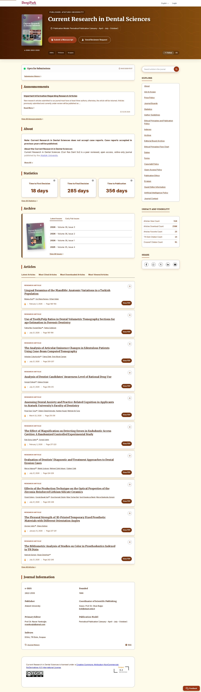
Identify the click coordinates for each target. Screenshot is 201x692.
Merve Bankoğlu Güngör (105, 497)
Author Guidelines (152, 115)
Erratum (147, 181)
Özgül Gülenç (29, 497)
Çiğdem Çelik (71, 468)
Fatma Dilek (47, 357)
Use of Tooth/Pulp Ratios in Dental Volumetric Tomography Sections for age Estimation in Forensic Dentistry (69, 321)
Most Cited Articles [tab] (48, 274)
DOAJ (52, 53)
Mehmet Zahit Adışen (57, 468)
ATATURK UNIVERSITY (73, 12)
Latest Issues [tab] (56, 218)
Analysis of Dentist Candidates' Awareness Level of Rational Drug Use (67, 376)
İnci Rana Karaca (42, 299)
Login (174, 3)
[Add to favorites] (130, 286)
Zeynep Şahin (29, 526)
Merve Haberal (29, 468)
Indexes (147, 129)
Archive (147, 135)
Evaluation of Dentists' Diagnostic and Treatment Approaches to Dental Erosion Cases (69, 461)
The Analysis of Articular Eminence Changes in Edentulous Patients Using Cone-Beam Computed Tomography (66, 350)
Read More (28, 108)
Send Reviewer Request (96, 40)
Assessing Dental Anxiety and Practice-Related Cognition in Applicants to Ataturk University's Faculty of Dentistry (69, 404)
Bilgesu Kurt (28, 299)
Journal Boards (150, 103)
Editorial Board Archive (154, 141)
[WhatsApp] (153, 264)
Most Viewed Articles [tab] (98, 274)
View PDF (126, 303)
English (164, 3)
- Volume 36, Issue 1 (62, 240)
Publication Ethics (152, 175)
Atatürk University (49, 155)
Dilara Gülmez (42, 526)
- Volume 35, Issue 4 (62, 247)
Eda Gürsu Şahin (30, 440)
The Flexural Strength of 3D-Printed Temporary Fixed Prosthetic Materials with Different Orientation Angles (65, 519)
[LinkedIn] (168, 264)
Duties (147, 152)
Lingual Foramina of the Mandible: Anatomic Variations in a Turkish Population (67, 292)
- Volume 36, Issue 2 (62, 234)
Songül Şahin (44, 440)
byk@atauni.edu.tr (87, 609)
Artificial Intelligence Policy (156, 193)
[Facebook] (146, 264)
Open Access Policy (153, 170)
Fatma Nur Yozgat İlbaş (33, 328)
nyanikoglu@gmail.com (35, 624)
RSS (129, 645)
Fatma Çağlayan (50, 328)
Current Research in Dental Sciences (99, 19)
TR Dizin (61, 53)
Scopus (70, 53)
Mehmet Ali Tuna (74, 411)
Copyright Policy (151, 164)
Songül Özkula (29, 382)
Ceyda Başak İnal (42, 497)
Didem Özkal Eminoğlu (47, 411)
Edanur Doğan (43, 382)
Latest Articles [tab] (28, 274)
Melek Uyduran (43, 468)
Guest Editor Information (155, 187)
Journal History (33, 645)
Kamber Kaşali (61, 411)
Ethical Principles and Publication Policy (158, 122)
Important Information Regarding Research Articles (50, 96)
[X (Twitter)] (161, 264)
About (147, 86)
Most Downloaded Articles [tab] (72, 274)
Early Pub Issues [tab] (72, 218)
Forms (147, 158)
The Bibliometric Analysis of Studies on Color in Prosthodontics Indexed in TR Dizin (69, 548)
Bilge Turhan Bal (73, 497)
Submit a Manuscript (63, 40)
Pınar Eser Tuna (30, 411)
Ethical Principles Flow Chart (156, 147)
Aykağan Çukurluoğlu (32, 357)
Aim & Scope (150, 92)
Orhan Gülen (54, 299)
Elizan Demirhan (43, 555)
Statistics (148, 109)
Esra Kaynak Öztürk (58, 497)
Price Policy (149, 97)
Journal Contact (151, 198)
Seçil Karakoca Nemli (87, 497)
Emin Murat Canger (59, 357)
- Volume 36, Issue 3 (62, 227)
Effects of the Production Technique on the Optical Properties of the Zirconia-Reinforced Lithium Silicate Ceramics (66, 490)
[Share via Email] (175, 264)
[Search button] (176, 69)
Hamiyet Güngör (30, 555)
